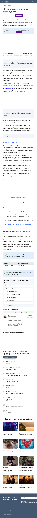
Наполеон (5, 467)
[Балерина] (10, 430)
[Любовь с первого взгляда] (26, 483)
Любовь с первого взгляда (25, 485)
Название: (6, 263)
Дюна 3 (21, 433)
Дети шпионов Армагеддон (9, 485)
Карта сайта (23, 501)
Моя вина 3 (6, 450)
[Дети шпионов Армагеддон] (10, 483)
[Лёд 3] (26, 447)
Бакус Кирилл (12, 316)
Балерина (5, 433)
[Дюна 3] (26, 430)
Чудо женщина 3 (26, 254)
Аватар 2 (8, 256)
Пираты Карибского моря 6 (18, 256)
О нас (22, 500)
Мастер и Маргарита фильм (26, 467)
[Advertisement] (18, 43)
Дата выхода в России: (23, 263)
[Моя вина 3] (10, 447)
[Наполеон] (10, 464)
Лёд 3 (20, 450)
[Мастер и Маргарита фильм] (26, 464)
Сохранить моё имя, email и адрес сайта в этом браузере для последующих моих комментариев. (19, 354)
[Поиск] (36, 498)
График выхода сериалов (12, 274)
